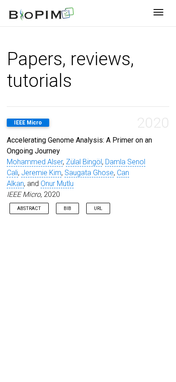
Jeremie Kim (41, 172)
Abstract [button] (29, 208)
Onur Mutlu (57, 183)
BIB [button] (67, 208)
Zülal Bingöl (84, 162)
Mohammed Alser (35, 162)
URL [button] (98, 208)
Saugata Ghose (89, 172)
